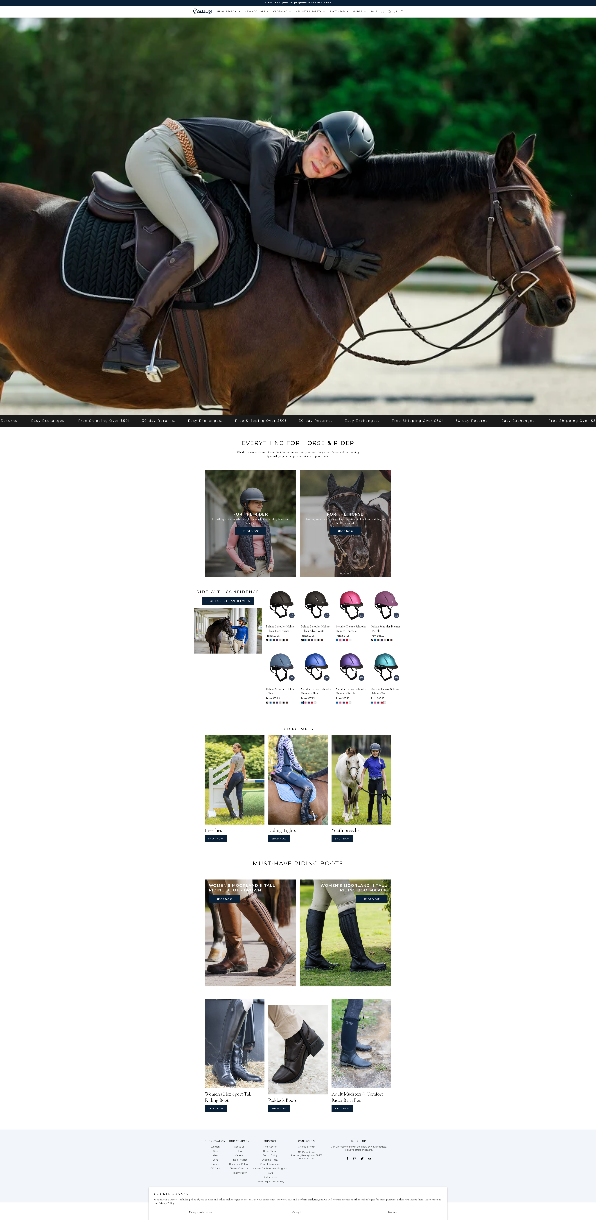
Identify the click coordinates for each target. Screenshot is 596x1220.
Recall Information (270, 1164)
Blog (239, 1151)
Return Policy (270, 1155)
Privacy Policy (166, 1203)
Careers (239, 1155)
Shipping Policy (270, 1159)
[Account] (395, 11)
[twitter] (362, 1158)
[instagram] (354, 1158)
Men (215, 1155)
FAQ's (270, 1172)
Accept (296, 1211)
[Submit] (389, 11)
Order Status (270, 1151)
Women (215, 1146)
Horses (215, 1164)
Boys (215, 1159)
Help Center (270, 1146)
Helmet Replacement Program (270, 1168)
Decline (392, 1211)
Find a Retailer (239, 1159)
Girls (215, 1151)
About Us (239, 1146)
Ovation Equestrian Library (270, 1181)
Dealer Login (270, 1177)
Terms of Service (239, 1168)
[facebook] (347, 1158)
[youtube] (369, 1158)
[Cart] (402, 11)
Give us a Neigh (306, 1146)
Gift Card (215, 1168)
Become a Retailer (239, 1164)
